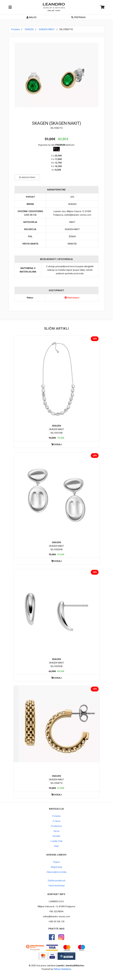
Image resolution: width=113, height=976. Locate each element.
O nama (56, 821)
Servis (56, 831)
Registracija (56, 867)
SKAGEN (29, 29)
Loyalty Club (56, 841)
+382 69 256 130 (56, 921)
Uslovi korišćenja (56, 885)
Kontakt (56, 836)
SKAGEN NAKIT (47, 29)
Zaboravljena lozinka (56, 872)
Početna (15, 29)
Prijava (56, 862)
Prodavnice (56, 826)
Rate (56, 846)
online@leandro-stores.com (56, 916)
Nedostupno (28, 177)
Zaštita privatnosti (56, 880)
